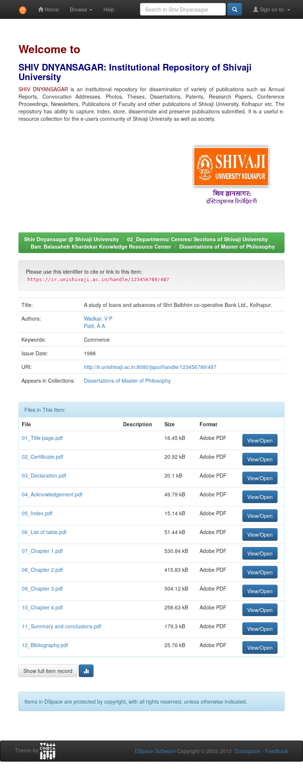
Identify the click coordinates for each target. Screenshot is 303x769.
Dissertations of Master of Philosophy (227, 246)
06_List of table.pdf (44, 532)
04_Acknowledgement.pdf (52, 494)
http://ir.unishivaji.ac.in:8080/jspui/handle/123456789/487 (150, 366)
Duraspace (247, 751)
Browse (79, 9)
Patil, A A (94, 325)
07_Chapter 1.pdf (42, 550)
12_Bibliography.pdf (45, 645)
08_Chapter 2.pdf (42, 569)
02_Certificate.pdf (42, 456)
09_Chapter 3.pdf (42, 588)
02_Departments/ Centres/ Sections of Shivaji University (197, 239)
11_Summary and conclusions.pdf (61, 626)
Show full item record (47, 670)
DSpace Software (155, 751)
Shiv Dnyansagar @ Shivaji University (71, 239)
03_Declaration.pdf (44, 475)
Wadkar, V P (98, 318)
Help (108, 9)
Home (51, 9)
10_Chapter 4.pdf (42, 607)
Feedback (276, 751)
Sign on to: (272, 9)
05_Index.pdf (37, 513)
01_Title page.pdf (42, 437)
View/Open (260, 440)
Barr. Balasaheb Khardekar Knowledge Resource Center (101, 246)
